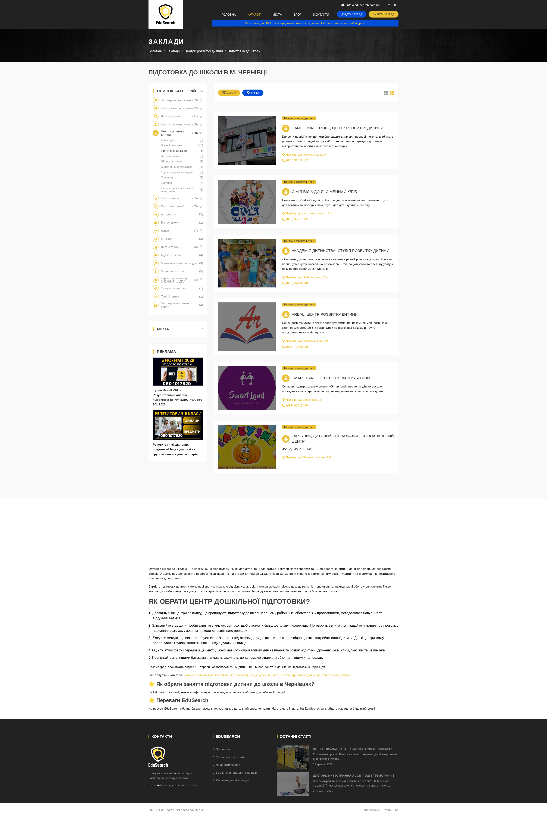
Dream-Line (390, 810)
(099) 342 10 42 (297, 219)
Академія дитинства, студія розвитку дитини (340, 251)
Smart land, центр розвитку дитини (331, 378)
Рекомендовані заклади (232, 780)
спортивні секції (246, 675)
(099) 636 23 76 (297, 405)
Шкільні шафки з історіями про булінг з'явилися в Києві (354, 749)
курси (262, 675)
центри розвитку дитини (333, 675)
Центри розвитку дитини (299, 118)
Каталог (254, 14)
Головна (229, 14)
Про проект (224, 749)
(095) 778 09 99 (297, 346)
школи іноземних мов (198, 675)
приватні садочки (303, 675)
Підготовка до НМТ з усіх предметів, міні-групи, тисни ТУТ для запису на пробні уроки (305, 23)
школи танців (224, 675)
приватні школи (279, 675)
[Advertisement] (273, 528)
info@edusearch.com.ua (180, 785)
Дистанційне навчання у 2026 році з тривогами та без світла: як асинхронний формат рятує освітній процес (354, 776)
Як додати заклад (228, 764)
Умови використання (230, 757)
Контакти (321, 14)
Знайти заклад (383, 14)
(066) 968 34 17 (297, 160)
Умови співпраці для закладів (236, 772)
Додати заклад (351, 14)
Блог (297, 14)
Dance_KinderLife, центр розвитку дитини (337, 128)
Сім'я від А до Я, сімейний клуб (324, 192)
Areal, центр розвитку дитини (325, 314)
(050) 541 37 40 (297, 283)
